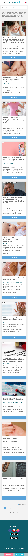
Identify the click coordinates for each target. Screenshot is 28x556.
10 (10, 512)
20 (13, 512)
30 (17, 512)
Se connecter (19, 554)
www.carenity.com (9, 547)
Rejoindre (8, 554)
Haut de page (22, 504)
